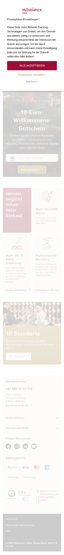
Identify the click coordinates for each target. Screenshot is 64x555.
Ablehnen (31, 81)
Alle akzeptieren (32, 65)
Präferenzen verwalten (31, 74)
